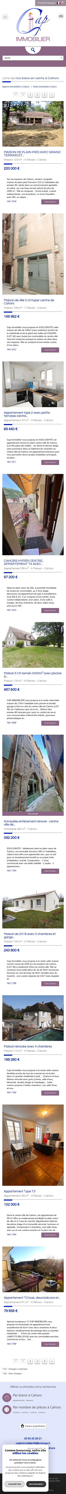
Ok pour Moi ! (36, 1484)
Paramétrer (14, 1484)
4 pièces (24, 1412)
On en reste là (35, 1448)
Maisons (29, 1400)
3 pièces (16, 1412)
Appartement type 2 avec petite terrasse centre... (27, 414)
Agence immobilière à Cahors (15, 86)
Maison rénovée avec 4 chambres (28, 1046)
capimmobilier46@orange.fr (33, 1443)
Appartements (19, 1400)
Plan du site (53, 1478)
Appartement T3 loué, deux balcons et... (32, 1297)
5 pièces (33, 1412)
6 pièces (41, 1412)
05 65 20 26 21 (33, 1438)
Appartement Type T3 (19, 1191)
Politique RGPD (54, 1481)
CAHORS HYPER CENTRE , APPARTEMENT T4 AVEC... (24, 562)
